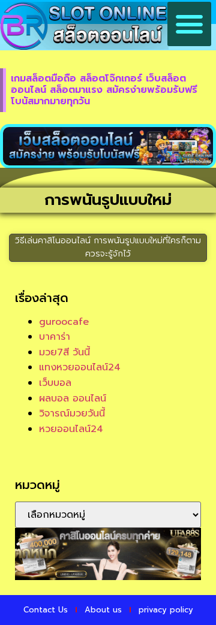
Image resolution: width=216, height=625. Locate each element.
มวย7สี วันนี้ (64, 352)
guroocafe (64, 322)
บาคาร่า (54, 337)
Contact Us (45, 609)
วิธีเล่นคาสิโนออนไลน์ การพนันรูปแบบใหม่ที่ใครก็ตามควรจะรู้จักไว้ (108, 247)
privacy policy (166, 609)
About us (103, 609)
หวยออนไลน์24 (71, 429)
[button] (189, 24)
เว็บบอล (55, 383)
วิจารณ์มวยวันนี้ (72, 413)
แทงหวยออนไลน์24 (80, 367)
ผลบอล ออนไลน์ (72, 398)
